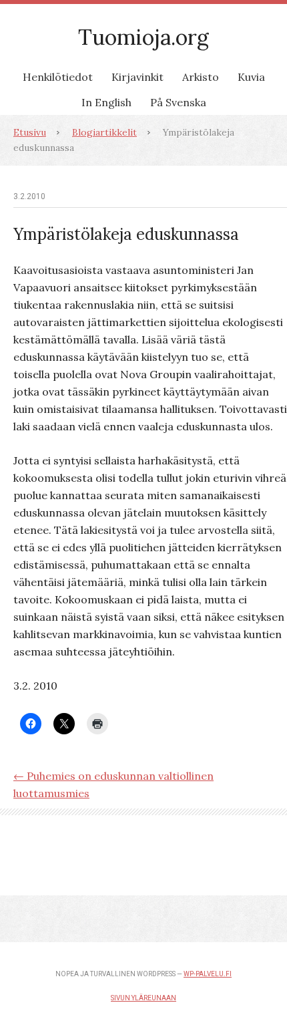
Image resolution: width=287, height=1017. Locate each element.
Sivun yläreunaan (143, 998)
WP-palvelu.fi (208, 974)
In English (106, 102)
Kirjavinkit (137, 77)
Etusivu (29, 132)
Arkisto (200, 77)
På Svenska (178, 102)
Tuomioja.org (143, 37)
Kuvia (251, 77)
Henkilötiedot (58, 77)
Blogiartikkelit (104, 132)
